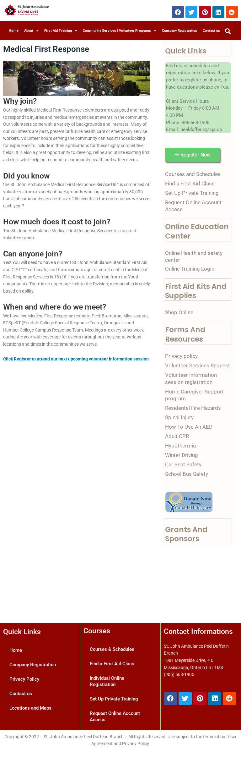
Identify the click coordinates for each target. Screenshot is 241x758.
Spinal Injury (179, 417)
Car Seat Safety (183, 464)
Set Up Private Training (192, 193)
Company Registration (179, 31)
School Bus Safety (186, 474)
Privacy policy (181, 356)
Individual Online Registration (107, 681)
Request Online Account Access (115, 716)
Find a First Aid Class (190, 183)
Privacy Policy (24, 679)
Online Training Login (189, 269)
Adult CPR (177, 436)
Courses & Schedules (112, 649)
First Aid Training (58, 31)
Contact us (211, 31)
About (29, 31)
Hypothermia (180, 445)
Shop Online (179, 312)
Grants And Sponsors (186, 534)
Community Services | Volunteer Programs (117, 31)
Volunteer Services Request (197, 365)
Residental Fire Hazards (193, 408)
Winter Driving (181, 455)
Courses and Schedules (193, 174)
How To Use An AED (188, 427)
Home (13, 31)
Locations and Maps (30, 708)
